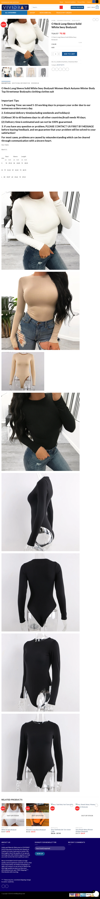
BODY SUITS (76, 20)
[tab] (5, 83)
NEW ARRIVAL (45, 13)
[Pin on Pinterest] (63, 69)
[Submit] (61, 7)
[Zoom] (4, 63)
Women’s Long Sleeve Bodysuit (36, 830)
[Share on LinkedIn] (67, 69)
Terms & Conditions (70, 2)
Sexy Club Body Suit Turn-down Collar (61, 830)
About (61, 2)
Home (53, 20)
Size (52, 47)
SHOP (32, 13)
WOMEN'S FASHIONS (63, 20)
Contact (89, 2)
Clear (80, 42)
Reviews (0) (35, 83)
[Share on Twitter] (56, 69)
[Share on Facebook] (53, 69)
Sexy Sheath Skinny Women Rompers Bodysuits (84, 830)
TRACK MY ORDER (63, 13)
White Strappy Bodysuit (8, 830)
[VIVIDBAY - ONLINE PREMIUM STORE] (15, 7)
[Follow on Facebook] (93, 1)
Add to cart (69, 54)
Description (5, 83)
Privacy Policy (81, 2)
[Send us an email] (97, 1)
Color (53, 44)
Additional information (21, 83)
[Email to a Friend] (60, 69)
